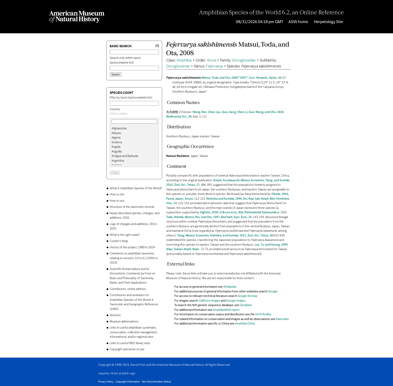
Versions (115, 315)
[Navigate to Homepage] (76, 17)
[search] (134, 133)
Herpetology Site (328, 22)
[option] (136, 128)
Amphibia (184, 60)
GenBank (246, 305)
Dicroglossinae (178, 66)
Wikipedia (229, 286)
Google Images (236, 300)
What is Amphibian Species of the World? (136, 188)
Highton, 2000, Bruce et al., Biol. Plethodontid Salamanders (239, 212)
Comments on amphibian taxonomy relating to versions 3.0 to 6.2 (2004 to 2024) (134, 258)
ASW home (298, 22)
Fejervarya (214, 66)
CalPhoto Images (209, 300)
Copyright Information (127, 382)
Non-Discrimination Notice (156, 382)
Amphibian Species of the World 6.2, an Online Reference (271, 13)
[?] (157, 46)
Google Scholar (247, 296)
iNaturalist (282, 319)
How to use (117, 200)
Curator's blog (119, 241)
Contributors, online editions (128, 289)
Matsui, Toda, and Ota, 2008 (227, 49)
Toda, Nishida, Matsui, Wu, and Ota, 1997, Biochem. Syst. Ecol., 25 (209, 217)
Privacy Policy (106, 382)
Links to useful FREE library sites (130, 343)
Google (273, 291)
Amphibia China (245, 323)
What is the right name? (125, 235)
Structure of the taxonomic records (132, 207)
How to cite (117, 194)
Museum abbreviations (124, 321)
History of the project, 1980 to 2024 (132, 247)
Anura (212, 60)
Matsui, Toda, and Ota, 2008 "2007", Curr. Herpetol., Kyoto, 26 (241, 77)
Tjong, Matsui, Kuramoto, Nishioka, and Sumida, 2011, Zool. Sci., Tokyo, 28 (225, 235)
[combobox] (134, 114)
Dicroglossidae (244, 60)
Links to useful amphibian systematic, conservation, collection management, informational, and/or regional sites (134, 332)
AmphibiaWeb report (226, 310)
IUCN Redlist (263, 314)
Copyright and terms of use (127, 349)
